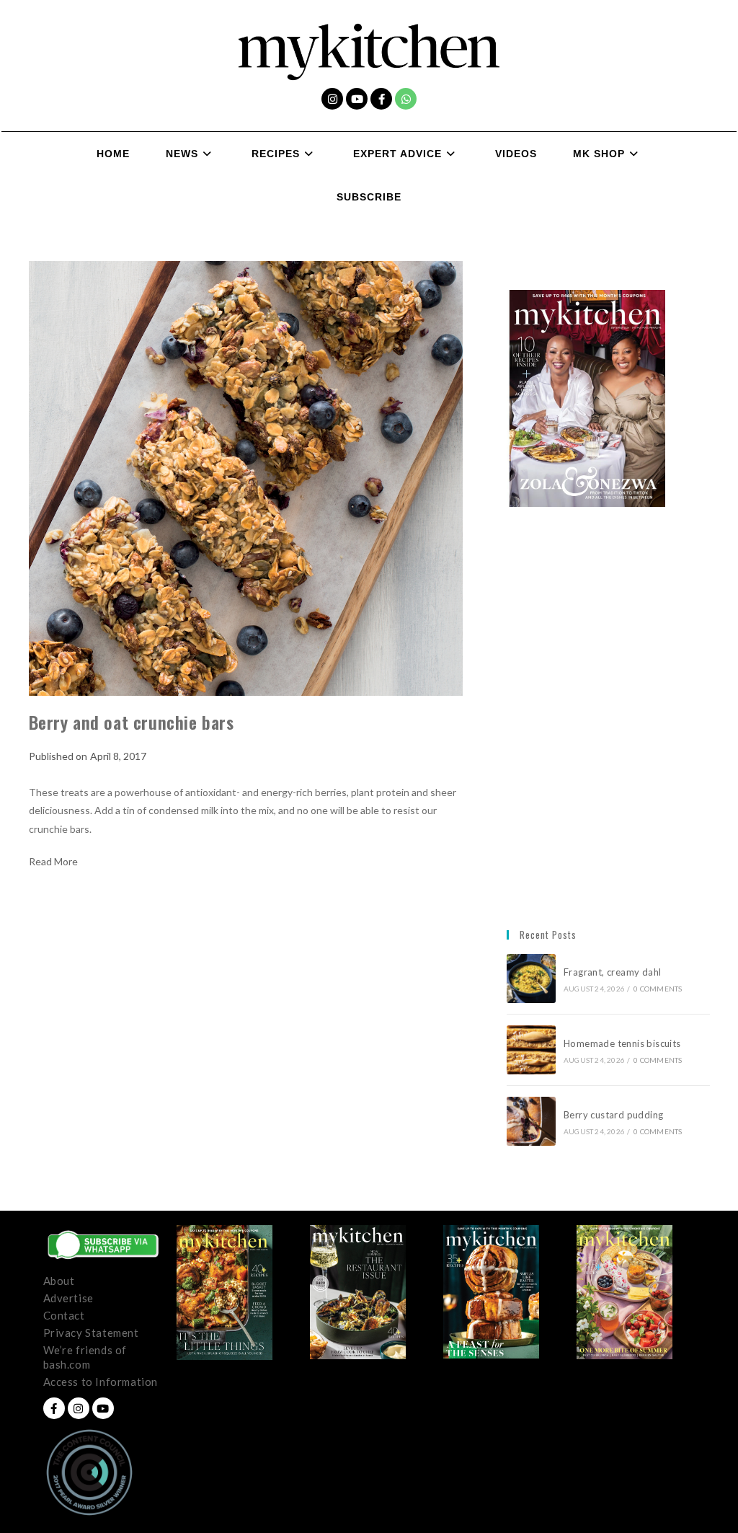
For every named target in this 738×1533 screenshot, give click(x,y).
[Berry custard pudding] (531, 1121)
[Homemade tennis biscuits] (531, 1049)
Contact (64, 1315)
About (59, 1280)
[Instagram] (332, 99)
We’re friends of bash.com (85, 1357)
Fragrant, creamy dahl (612, 972)
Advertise (68, 1297)
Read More (53, 862)
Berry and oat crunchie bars (131, 722)
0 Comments (657, 988)
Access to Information (101, 1381)
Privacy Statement (91, 1332)
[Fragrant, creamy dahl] (531, 978)
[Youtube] (357, 99)
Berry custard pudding (616, 1115)
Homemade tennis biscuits (622, 1043)
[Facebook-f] (381, 99)
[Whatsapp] (406, 99)
